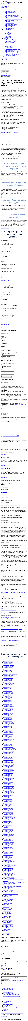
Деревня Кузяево (7, 736)
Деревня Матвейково (8, 756)
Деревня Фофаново (8, 843)
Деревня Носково (7, 780)
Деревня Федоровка (8, 840)
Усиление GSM (5, 468)
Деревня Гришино (7, 691)
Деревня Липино (7, 743)
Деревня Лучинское (8, 747)
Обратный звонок (5, 6)
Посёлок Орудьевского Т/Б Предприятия (13, 886)
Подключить (4, 443)
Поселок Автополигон (9, 861)
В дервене (8, 36)
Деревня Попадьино (8, 795)
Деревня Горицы (7, 689)
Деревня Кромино (7, 735)
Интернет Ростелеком (11, 24)
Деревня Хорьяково (8, 845)
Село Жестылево (7, 908)
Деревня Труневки (8, 838)
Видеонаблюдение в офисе (12, 51)
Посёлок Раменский (8, 890)
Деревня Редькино (7, 801)
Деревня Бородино (8, 675)
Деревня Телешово (8, 830)
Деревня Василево (7, 679)
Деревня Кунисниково (8, 739)
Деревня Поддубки (8, 790)
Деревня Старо (7, 821)
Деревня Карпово (7, 724)
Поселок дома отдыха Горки (10, 865)
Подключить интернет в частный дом (10, 132)
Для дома (8, 30)
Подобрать (3, 965)
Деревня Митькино (8, 762)
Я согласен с (13, 980)
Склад (3, 342)
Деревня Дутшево (7, 701)
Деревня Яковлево (7, 857)
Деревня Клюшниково (8, 728)
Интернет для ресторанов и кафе (14, 17)
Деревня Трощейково (8, 836)
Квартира (4, 337)
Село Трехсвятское (8, 926)
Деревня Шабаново (8, 848)
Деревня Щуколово (8, 855)
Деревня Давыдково (8, 692)
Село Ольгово (6, 917)
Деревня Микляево (8, 760)
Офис (3, 340)
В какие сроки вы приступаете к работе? (11, 629)
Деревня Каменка (7, 721)
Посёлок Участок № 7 (8, 898)
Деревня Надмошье (8, 767)
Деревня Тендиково (8, 831)
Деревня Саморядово (8, 809)
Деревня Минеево (7, 761)
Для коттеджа (9, 47)
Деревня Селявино (8, 813)
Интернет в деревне (11, 13)
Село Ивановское (7, 909)
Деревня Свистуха (7, 810)
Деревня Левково (7, 741)
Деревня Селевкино (8, 812)
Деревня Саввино (7, 805)
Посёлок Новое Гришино (9, 875)
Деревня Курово (7, 740)
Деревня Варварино (8, 678)
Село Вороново (7, 905)
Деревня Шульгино (8, 852)
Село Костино (6, 914)
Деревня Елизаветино (8, 706)
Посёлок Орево (7, 885)
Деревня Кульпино (8, 737)
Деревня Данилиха (8, 693)
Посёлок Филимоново (8, 899)
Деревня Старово (7, 822)
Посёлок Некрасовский (9, 874)
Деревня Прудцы (7, 799)
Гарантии (5, 1010)
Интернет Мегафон (11, 25)
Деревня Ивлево (7, 717)
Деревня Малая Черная (9, 748)
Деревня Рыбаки (7, 804)
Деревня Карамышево (8, 723)
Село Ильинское (7, 913)
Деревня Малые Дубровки (9, 750)
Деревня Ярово (7, 858)
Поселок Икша (7, 866)
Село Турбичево (7, 927)
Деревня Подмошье (8, 791)
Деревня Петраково (8, 787)
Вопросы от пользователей (10, 1007)
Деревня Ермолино (8, 708)
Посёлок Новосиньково (9, 877)
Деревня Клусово (7, 727)
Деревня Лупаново (8, 744)
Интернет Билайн (10, 26)
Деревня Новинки (7, 775)
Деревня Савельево (8, 808)
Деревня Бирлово (7, 671)
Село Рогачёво (7, 922)
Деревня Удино (7, 839)
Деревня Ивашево (7, 715)
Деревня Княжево (7, 730)
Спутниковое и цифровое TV (10, 436)
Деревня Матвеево (8, 754)
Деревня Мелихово (8, 757)
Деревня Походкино (8, 797)
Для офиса (8, 37)
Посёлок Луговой (7, 872)
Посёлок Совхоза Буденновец (10, 892)
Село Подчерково (7, 920)
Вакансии (5, 1009)
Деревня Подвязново (8, 788)
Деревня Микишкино (8, 758)
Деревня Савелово (7, 806)
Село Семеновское (8, 924)
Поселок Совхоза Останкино (10, 894)
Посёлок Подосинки (8, 887)
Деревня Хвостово (8, 844)
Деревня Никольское (8, 774)
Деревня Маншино (8, 752)
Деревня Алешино (7, 663)
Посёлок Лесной (7, 870)
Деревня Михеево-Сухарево (10, 764)
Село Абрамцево (7, 900)
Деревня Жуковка (7, 710)
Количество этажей (5, 350)
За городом (9, 34)
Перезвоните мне (5, 71)
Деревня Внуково (7, 682)
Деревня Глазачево (8, 685)
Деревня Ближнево (8, 672)
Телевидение (5, 365)
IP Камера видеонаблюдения (13, 49)
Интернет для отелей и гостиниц (14, 19)
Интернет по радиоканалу (12, 20)
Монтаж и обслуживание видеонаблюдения (12, 55)
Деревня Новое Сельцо (9, 778)
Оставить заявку (5, 228)
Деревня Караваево (8, 722)
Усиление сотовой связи (8, 363)
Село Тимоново (7, 925)
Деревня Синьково (8, 814)
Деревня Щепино (7, 853)
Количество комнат (5, 353)
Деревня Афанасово (8, 669)
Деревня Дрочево (7, 697)
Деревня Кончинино (8, 732)
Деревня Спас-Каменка (9, 818)
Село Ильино (6, 912)
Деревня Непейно (7, 771)
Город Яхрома (6, 659)
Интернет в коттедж (11, 12)
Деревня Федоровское (8, 842)
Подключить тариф (5, 258)
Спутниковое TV (10, 42)
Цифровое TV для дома (12, 39)
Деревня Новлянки (8, 777)
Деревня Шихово (7, 851)
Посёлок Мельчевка (8, 873)
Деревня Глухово (7, 688)
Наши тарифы (6, 1005)
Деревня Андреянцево (8, 665)
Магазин (4, 343)
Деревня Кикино (7, 726)
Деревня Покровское (8, 793)
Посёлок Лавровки (8, 869)
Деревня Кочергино (8, 734)
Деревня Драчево (7, 696)
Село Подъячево (7, 921)
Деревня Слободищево (9, 817)
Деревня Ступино (7, 825)
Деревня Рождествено (8, 803)
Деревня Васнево (7, 680)
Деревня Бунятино (8, 676)
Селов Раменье (7, 934)
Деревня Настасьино (8, 770)
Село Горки (6, 907)
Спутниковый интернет (12, 16)
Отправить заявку (5, 421)
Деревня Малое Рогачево (9, 749)
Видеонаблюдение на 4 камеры (14, 52)
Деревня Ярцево (7, 860)
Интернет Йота (10, 23)
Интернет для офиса (11, 11)
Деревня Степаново (8, 823)
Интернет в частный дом (12, 15)
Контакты (5, 1006)
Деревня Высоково (8, 684)
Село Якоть (6, 930)
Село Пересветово (7, 918)
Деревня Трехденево (8, 835)
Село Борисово (7, 904)
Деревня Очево (7, 783)
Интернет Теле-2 (10, 21)
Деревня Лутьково (7, 745)
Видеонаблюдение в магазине (13, 50)
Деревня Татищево (8, 829)
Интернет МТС (10, 28)
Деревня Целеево (7, 847)
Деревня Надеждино (8, 766)
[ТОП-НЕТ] (4, 1)
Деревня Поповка (7, 796)
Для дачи (8, 32)
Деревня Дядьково (7, 704)
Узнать (2, 953)
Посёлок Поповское (8, 888)
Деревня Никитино (8, 773)
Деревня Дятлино (7, 705)
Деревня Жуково (7, 711)
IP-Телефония (5, 367)
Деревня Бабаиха (7, 670)
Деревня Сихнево (7, 816)
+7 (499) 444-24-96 (5, 3)
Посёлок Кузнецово (8, 868)
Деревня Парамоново (8, 786)
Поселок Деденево (8, 864)
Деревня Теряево (7, 832)
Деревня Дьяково (7, 702)
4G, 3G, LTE (9, 33)
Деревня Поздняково (8, 792)
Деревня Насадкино (8, 769)
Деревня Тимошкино (8, 834)
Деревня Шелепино (8, 849)
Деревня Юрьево (7, 856)
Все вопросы (4, 647)
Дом (3, 336)
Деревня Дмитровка (8, 695)
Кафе (3, 339)
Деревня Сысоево (7, 827)
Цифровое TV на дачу (11, 41)
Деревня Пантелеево (8, 784)
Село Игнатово (7, 911)
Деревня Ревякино (7, 800)
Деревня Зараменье (8, 713)
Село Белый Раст (7, 903)
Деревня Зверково (7, 714)
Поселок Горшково (8, 862)
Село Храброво (7, 929)
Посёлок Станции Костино (10, 895)
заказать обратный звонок (16, 1013)
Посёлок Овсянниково (9, 878)
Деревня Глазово (7, 687)
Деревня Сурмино (7, 826)
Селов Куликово (7, 931)
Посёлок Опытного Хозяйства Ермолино (13, 879)
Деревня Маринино (8, 753)
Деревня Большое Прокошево (10, 674)
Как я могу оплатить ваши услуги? (10, 640)
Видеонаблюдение (6, 366)
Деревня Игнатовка (8, 718)
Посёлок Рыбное (7, 891)
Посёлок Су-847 (7, 896)
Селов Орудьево (7, 933)
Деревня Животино (8, 709)
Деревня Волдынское (8, 683)
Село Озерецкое (7, 916)
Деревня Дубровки (8, 698)
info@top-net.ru (4, 1016)
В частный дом (10, 45)
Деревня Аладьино (8, 661)
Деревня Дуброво (7, 700)
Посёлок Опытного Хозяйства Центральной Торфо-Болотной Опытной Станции (13, 882)
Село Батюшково (7, 901)
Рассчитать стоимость (6, 376)
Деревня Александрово (9, 662)
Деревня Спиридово (8, 819)
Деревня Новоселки (8, 779)
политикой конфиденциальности (17, 980)
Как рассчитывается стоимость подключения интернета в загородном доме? (12, 609)
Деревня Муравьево (8, 765)
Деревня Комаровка (8, 731)
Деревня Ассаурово (8, 666)
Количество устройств (6, 356)
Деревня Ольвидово (8, 782)
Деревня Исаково (7, 719)
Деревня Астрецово (8, 667)
